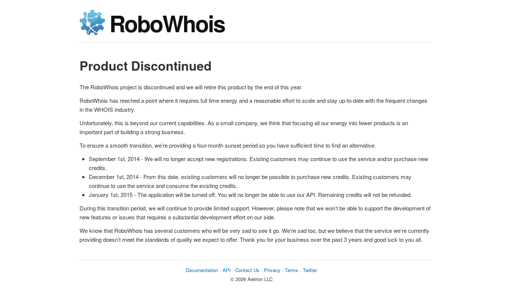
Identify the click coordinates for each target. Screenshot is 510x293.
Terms (291, 270)
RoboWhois (166, 22)
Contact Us (247, 270)
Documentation (202, 270)
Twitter (310, 270)
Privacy (272, 270)
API (227, 270)
